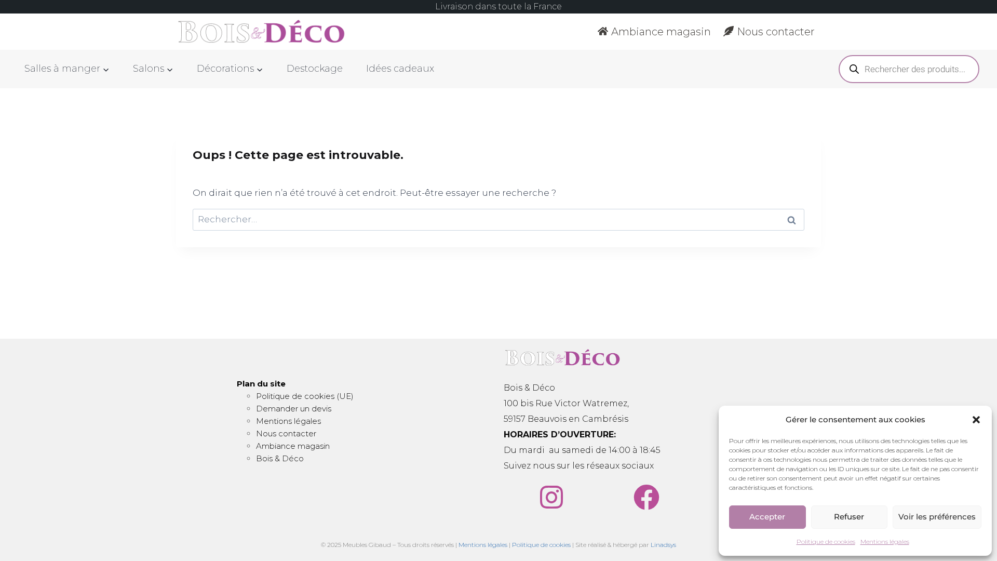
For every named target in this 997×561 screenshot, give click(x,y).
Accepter (767, 517)
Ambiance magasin (661, 31)
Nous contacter (776, 31)
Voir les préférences (937, 517)
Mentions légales (884, 541)
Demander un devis (293, 408)
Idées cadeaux (400, 68)
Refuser (849, 517)
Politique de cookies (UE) (305, 396)
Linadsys (663, 545)
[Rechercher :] (498, 219)
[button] (976, 420)
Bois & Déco (280, 458)
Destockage (315, 68)
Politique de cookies (826, 541)
